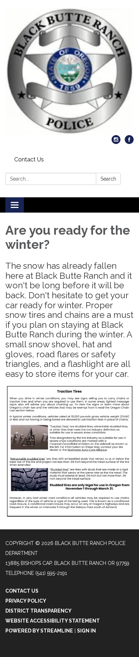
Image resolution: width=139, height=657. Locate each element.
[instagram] (116, 142)
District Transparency (38, 611)
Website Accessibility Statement (52, 621)
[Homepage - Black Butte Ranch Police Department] (69, 71)
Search (108, 179)
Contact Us (29, 159)
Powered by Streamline (39, 631)
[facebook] (129, 142)
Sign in (86, 631)
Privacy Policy (25, 601)
